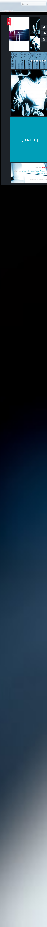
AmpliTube (35, 171)
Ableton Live (26, 171)
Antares (43, 171)
